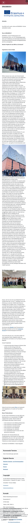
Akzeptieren (3, 520)
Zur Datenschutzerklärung (14, 522)
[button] (15, 212)
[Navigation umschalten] (3, 2)
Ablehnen (11, 520)
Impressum (5, 485)
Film (16, 407)
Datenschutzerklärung (8, 488)
